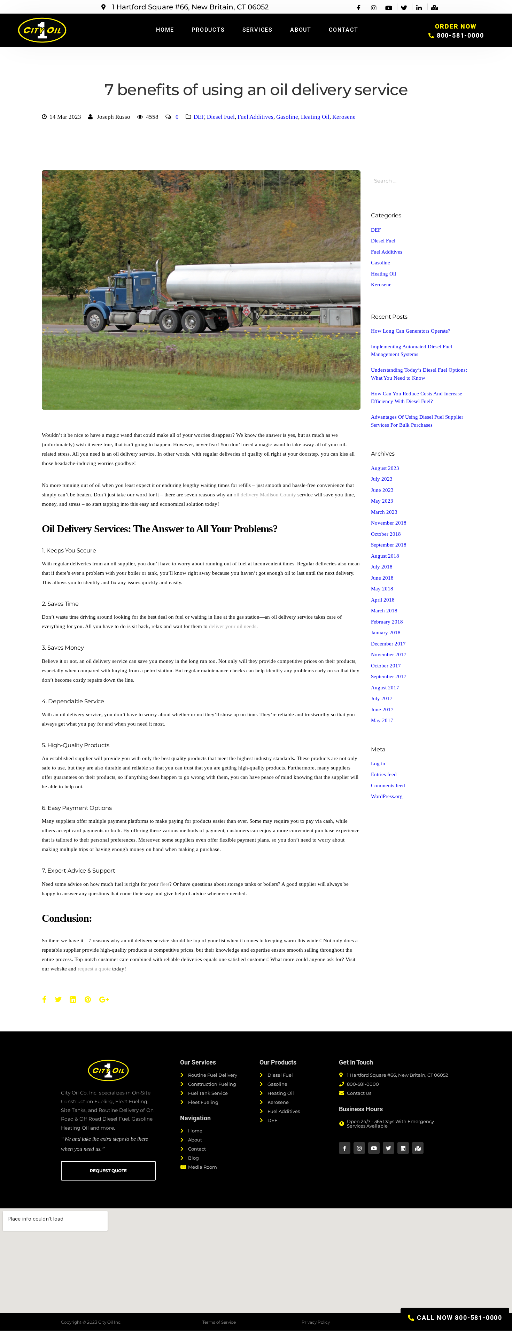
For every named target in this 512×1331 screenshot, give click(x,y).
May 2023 (382, 501)
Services (257, 29)
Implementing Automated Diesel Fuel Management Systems (411, 350)
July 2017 (382, 698)
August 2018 (385, 556)
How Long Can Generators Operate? (410, 331)
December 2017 (388, 644)
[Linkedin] (403, 1148)
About (300, 29)
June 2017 (382, 709)
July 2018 (382, 567)
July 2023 (382, 479)
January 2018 (386, 632)
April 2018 (383, 600)
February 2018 (387, 622)
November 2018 (388, 523)
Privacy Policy (316, 1322)
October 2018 (386, 534)
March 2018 (384, 610)
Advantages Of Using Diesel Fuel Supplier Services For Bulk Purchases (417, 421)
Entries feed (384, 774)
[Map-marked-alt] (418, 1148)
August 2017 (385, 687)
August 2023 (385, 468)
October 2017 (386, 665)
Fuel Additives (255, 117)
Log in (378, 763)
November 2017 (388, 654)
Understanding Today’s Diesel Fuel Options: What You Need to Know (419, 374)
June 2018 (382, 578)
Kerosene (344, 117)
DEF (199, 117)
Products (208, 29)
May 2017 (382, 720)
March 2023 (384, 512)
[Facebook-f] (344, 1148)
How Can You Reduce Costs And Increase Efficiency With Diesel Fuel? (416, 397)
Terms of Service (219, 1322)
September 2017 (388, 676)
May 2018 (382, 588)
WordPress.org (387, 796)
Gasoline (287, 117)
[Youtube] (374, 1148)
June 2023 (382, 490)
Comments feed (388, 785)
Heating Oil (315, 117)
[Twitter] (388, 1148)
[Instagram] (359, 1148)
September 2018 (388, 545)
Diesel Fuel (221, 117)
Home (165, 29)
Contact (343, 29)
